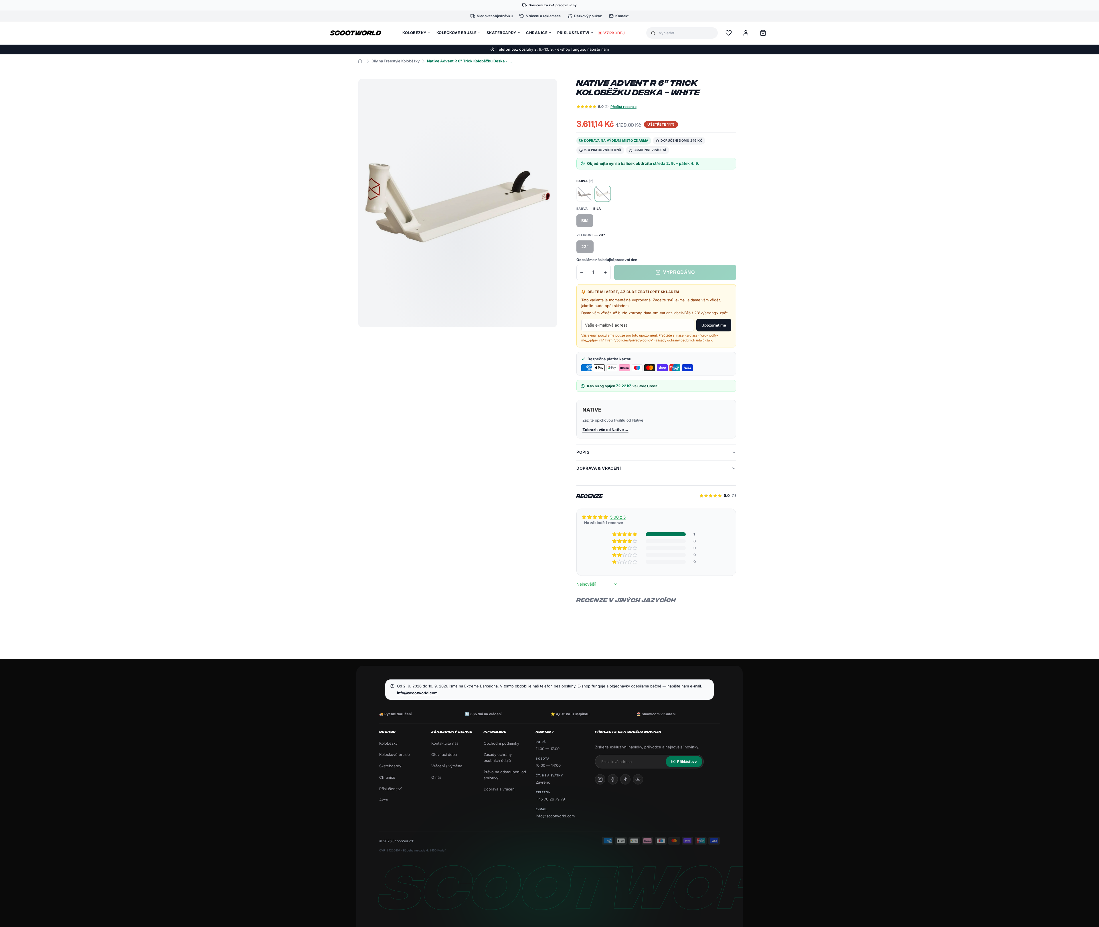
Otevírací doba (444, 754)
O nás (436, 777)
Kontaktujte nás (444, 743)
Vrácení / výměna (446, 766)
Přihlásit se (687, 761)
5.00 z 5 (618, 517)
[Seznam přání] (728, 33)
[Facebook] (613, 779)
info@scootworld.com (417, 693)
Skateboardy (390, 766)
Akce (383, 800)
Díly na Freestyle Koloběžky (395, 61)
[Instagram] (600, 779)
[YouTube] (638, 779)
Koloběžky (388, 743)
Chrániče (387, 777)
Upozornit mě (713, 325)
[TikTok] (625, 779)
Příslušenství (390, 788)
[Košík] (763, 33)
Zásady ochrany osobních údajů (498, 757)
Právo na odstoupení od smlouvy (505, 775)
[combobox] (686, 33)
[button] (625, 534)
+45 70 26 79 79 (550, 799)
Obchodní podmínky (501, 743)
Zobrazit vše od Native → (605, 429)
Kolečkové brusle (394, 754)
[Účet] (746, 33)
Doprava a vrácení (499, 789)
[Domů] (360, 61)
